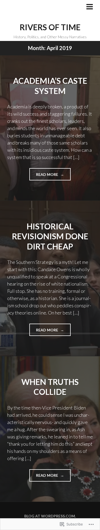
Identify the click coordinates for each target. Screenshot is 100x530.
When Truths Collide (50, 387)
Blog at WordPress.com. (50, 516)
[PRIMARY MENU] (89, 7)
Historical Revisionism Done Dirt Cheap (50, 236)
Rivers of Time (50, 27)
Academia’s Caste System (50, 86)
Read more (44, 176)
